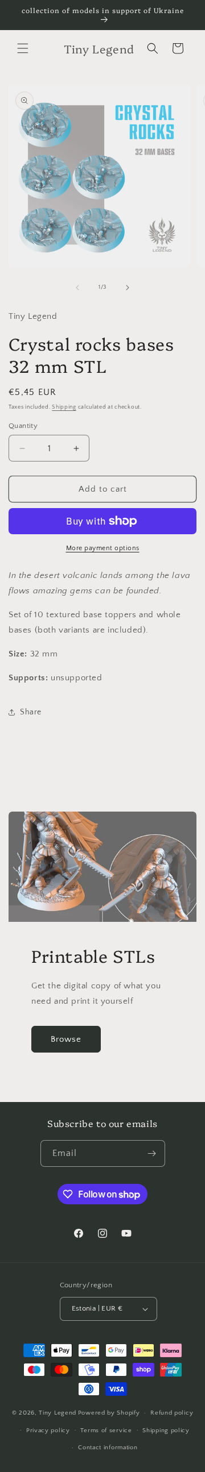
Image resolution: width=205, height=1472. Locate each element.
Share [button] (31, 712)
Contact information (107, 1447)
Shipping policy (166, 1430)
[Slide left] (77, 287)
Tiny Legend (57, 1412)
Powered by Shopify (109, 1412)
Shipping (64, 407)
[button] (22, 48)
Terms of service (106, 1430)
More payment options (103, 548)
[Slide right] (127, 287)
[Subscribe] (152, 1153)
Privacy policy (48, 1430)
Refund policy (171, 1412)
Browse (66, 1039)
